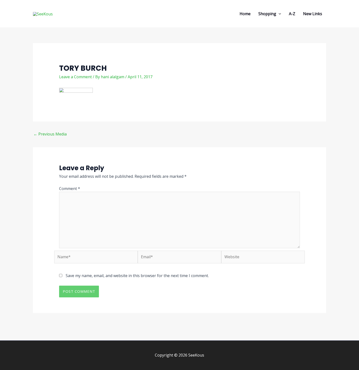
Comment (69, 188)
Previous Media (50, 134)
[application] (278, 13)
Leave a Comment (75, 76)
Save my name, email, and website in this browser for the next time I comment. (137, 275)
